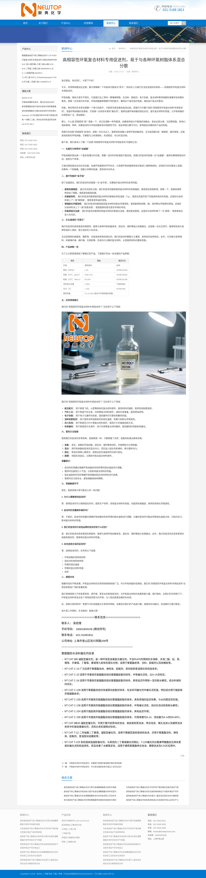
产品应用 (66, 815)
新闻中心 (111, 23)
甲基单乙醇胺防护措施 (71, 838)
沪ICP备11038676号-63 (104, 874)
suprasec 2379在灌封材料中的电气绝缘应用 (40, 115)
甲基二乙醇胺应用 (69, 842)
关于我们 (43, 23)
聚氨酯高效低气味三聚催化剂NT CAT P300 (39, 56)
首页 (25, 23)
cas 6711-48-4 (28, 124)
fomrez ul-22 (27, 98)
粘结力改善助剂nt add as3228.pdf (75, 821)
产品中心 (65, 23)
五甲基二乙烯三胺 (69, 829)
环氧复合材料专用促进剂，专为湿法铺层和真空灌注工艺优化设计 (95, 767)
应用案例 (88, 23)
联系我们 (133, 23)
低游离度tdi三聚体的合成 (72, 825)
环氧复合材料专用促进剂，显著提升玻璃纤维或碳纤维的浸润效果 (95, 763)
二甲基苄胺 (66, 833)
